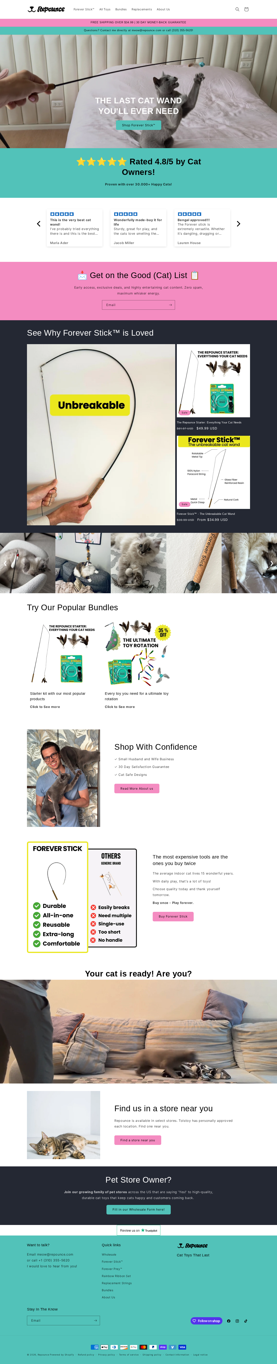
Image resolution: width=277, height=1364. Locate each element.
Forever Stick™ (112, 1261)
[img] (74, 214)
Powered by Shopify (62, 1354)
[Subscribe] (170, 305)
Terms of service (129, 1354)
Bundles (107, 1290)
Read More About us (136, 788)
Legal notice (200, 1354)
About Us (108, 1297)
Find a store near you (137, 1140)
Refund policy (86, 1354)
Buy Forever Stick (173, 916)
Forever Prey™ (112, 1269)
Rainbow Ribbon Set (116, 1276)
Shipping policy (152, 1354)
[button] (237, 9)
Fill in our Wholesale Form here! (139, 1209)
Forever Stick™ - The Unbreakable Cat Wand (206, 513)
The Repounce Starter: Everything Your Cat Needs (209, 422)
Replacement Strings (117, 1283)
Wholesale (109, 1254)
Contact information (177, 1354)
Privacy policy (106, 1354)
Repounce (43, 1354)
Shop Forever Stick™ (138, 125)
